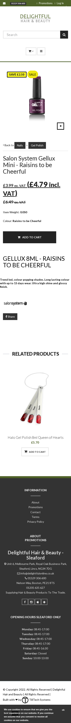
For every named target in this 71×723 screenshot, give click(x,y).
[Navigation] (41, 51)
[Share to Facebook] (15, 451)
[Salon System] (35, 303)
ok (63, 710)
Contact (35, 512)
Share (11, 316)
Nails (20, 145)
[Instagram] (31, 602)
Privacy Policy (35, 521)
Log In (60, 3)
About (35, 502)
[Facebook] (25, 602)
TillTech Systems (39, 699)
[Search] (64, 35)
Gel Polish (37, 145)
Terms (35, 517)
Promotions (45, 3)
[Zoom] (60, 126)
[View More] (55, 451)
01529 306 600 (18, 3)
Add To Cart (32, 237)
